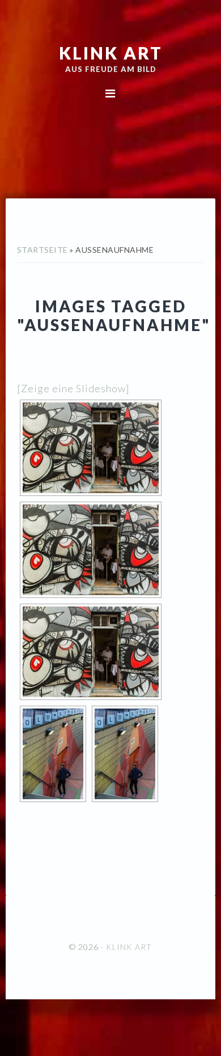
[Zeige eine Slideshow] (73, 388)
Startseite (42, 250)
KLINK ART (111, 53)
